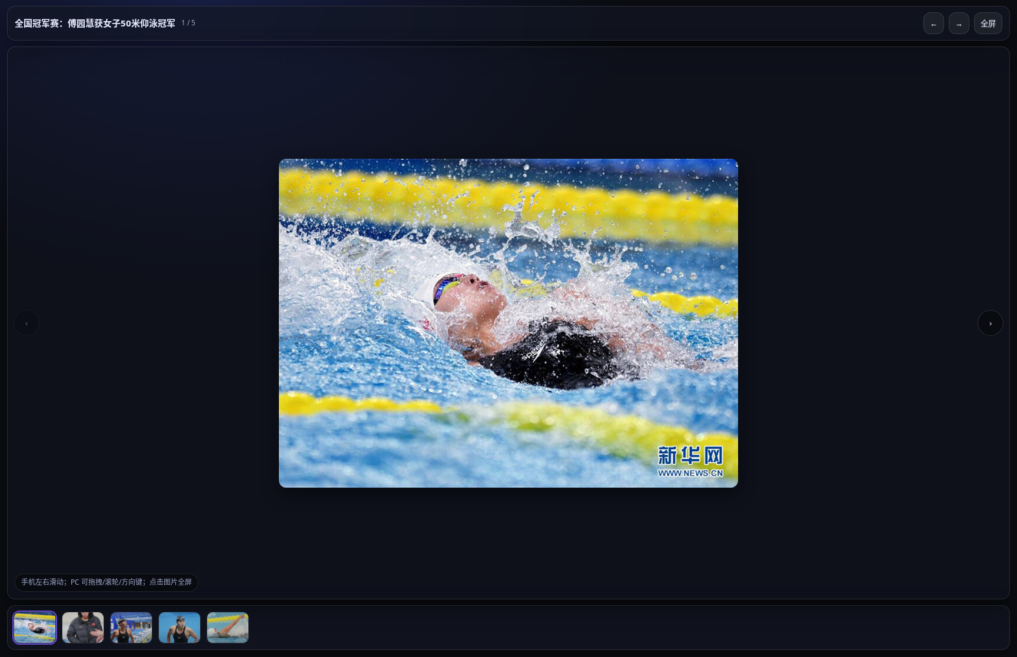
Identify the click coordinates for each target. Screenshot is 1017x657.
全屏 (988, 23)
